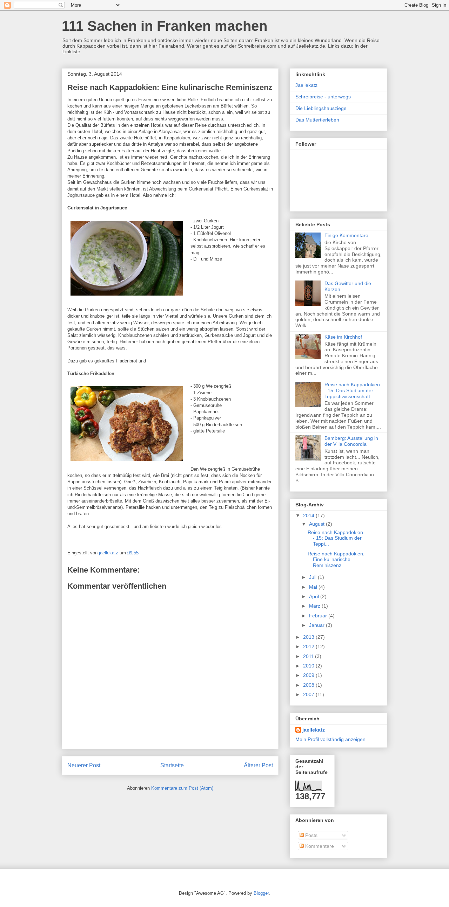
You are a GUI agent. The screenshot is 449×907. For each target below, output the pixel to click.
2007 (309, 694)
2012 (309, 646)
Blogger (261, 893)
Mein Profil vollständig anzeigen (330, 739)
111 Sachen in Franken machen (164, 26)
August (317, 524)
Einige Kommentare (346, 235)
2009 (309, 675)
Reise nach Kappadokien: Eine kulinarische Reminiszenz (336, 559)
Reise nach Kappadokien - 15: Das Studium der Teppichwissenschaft (352, 390)
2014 (309, 515)
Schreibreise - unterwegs (323, 96)
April (314, 596)
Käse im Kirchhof (343, 337)
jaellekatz (313, 730)
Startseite (172, 765)
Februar (318, 615)
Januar (317, 625)
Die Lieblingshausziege (321, 108)
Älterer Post (258, 765)
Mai (314, 587)
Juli (313, 577)
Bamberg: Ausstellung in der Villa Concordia (351, 441)
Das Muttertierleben (317, 120)
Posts (310, 835)
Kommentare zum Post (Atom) (182, 788)
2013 (309, 637)
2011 (309, 656)
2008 (309, 685)
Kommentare (319, 846)
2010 (309, 666)
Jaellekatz (306, 85)
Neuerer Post (83, 765)
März (315, 606)
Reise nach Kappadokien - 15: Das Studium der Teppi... (335, 538)
